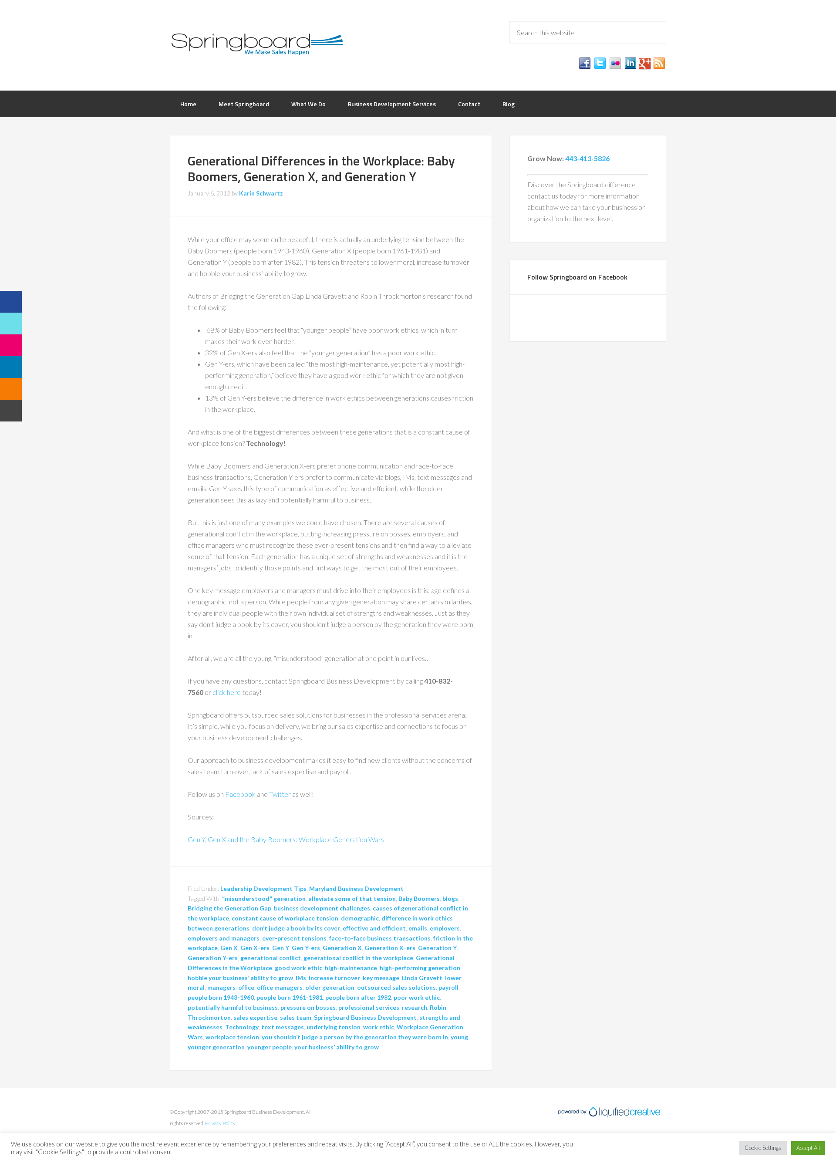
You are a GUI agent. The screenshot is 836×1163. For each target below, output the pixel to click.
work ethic (378, 1027)
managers (221, 987)
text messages (282, 1027)
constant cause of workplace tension (285, 918)
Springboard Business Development (365, 1017)
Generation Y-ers (213, 957)
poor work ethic (417, 997)
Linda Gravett (422, 977)
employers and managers (224, 938)
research (414, 1007)
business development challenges (322, 908)
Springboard (257, 43)
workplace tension (232, 1037)
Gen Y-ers (306, 947)
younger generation (216, 1047)
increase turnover (334, 977)
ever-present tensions (294, 938)
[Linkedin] (11, 367)
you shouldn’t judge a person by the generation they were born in (355, 1037)
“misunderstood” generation (264, 898)
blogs (450, 898)
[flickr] (11, 345)
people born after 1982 (358, 997)
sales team (295, 1017)
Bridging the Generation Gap (229, 908)
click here (226, 692)
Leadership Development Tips (263, 888)
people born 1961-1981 (289, 997)
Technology (242, 1027)
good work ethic (298, 967)
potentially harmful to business (233, 1007)
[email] (11, 410)
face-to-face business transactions (380, 938)
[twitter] (11, 323)
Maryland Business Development (356, 888)
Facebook (240, 794)
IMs (301, 977)
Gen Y (280, 947)
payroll (448, 987)
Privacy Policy (220, 1123)
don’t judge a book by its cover (296, 928)
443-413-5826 (587, 158)
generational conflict (270, 957)
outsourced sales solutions (396, 987)
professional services (368, 1007)
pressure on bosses (308, 1007)
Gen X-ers (255, 947)
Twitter (280, 794)
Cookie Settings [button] (763, 1147)
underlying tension (334, 1027)
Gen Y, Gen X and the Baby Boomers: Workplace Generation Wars (286, 839)
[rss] (11, 389)
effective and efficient (374, 928)
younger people (269, 1047)
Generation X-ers (389, 947)
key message (381, 977)
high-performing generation (420, 967)
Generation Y (437, 947)
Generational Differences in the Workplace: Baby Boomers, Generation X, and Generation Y (321, 168)
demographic (360, 918)
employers (445, 928)
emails (417, 928)
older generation (329, 987)
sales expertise (255, 1017)
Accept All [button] (808, 1147)
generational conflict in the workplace (358, 957)
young (459, 1037)
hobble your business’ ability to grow (240, 977)
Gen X (229, 947)
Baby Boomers (419, 898)
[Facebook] (11, 302)
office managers (280, 987)
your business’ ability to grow (336, 1047)
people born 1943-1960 (221, 997)
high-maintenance (351, 967)
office (246, 987)
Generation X (342, 947)
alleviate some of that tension (352, 898)
